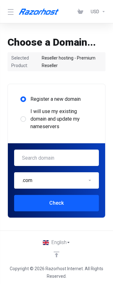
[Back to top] (56, 254)
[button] (56, 180)
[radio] (23, 99)
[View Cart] (81, 11)
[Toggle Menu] (9, 11)
